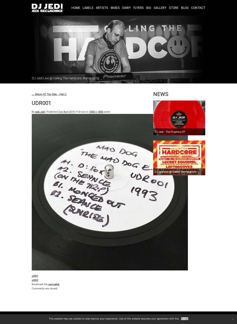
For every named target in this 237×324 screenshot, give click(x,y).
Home (75, 8)
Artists (102, 8)
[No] (232, 319)
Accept (184, 318)
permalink (53, 284)
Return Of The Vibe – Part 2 (49, 94)
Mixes (115, 8)
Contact (198, 8)
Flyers (138, 8)
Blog (185, 8)
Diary (126, 8)
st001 (35, 276)
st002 (35, 280)
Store (174, 8)
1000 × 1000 (96, 111)
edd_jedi (40, 111)
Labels (88, 8)
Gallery (160, 8)
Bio (148, 8)
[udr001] (84, 192)
